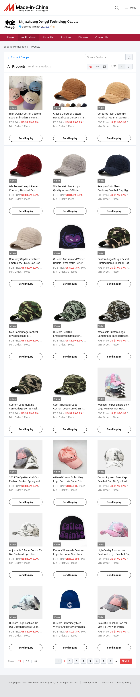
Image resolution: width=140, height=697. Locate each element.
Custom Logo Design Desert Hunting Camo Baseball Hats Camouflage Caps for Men (114, 262)
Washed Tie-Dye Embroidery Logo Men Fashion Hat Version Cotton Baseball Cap (114, 408)
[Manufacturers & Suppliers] (27, 7)
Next (124, 661)
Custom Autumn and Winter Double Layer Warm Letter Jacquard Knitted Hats (69, 262)
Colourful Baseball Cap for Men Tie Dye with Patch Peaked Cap (112, 626)
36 (27, 661)
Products (30, 37)
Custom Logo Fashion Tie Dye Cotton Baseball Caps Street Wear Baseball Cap (23, 626)
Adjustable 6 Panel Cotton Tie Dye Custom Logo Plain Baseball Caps (25, 554)
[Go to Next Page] (128, 66)
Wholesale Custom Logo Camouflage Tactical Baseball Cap (114, 335)
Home (10, 37)
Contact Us (101, 37)
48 (35, 661)
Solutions (66, 37)
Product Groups (19, 57)
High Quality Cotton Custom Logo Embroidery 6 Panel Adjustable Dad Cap (25, 117)
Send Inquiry (26, 138)
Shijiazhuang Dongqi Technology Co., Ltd (48, 22)
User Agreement (90, 682)
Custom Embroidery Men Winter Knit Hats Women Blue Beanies (69, 626)
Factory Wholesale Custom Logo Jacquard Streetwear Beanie (68, 554)
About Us (48, 37)
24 (19, 661)
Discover (83, 37)
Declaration (107, 682)
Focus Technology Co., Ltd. (46, 682)
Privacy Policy (124, 682)
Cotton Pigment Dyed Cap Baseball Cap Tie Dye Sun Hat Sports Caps (114, 481)
